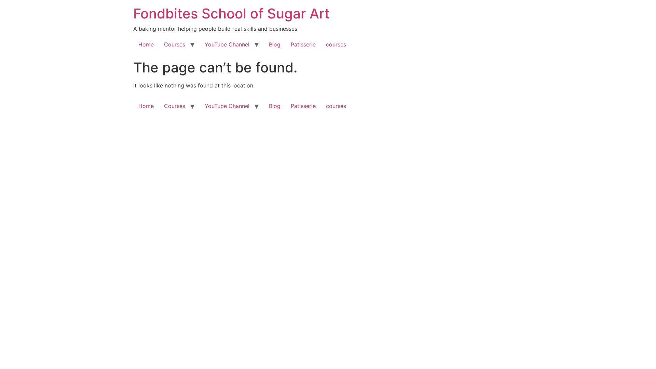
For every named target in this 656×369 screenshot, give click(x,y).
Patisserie (303, 44)
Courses (174, 44)
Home (146, 44)
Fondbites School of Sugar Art (231, 13)
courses (336, 44)
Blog (275, 44)
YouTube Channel (227, 44)
